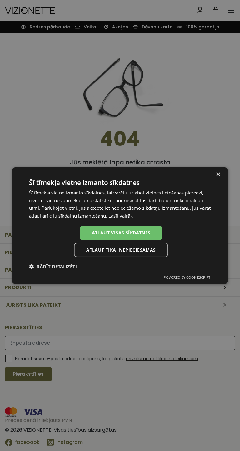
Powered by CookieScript (187, 277)
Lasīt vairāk (120, 216)
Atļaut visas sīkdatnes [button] (121, 233)
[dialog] (120, 225)
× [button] (218, 174)
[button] (53, 266)
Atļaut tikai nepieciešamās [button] (121, 250)
